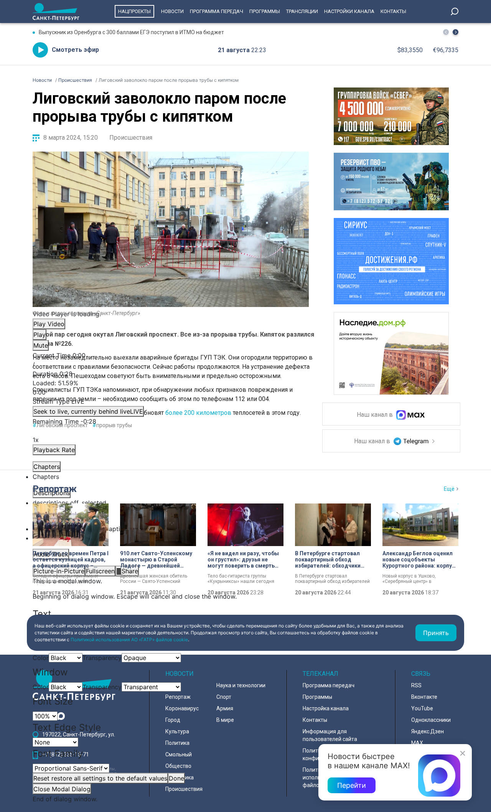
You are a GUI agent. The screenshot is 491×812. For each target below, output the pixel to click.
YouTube (422, 708)
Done (176, 778)
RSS (416, 685)
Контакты (393, 11)
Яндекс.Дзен (427, 731)
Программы (264, 11)
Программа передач (216, 11)
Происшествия (130, 137)
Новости (172, 11)
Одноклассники (431, 720)
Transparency (102, 658)
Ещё (449, 489)
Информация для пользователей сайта (330, 735)
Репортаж (55, 489)
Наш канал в (375, 415)
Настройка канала (326, 708)
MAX (417, 743)
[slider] (171, 387)
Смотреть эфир (75, 49)
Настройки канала (349, 11)
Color (41, 658)
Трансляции (302, 11)
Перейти (351, 785)
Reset (100, 778)
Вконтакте (424, 697)
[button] (455, 32)
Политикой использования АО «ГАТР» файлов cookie (129, 639)
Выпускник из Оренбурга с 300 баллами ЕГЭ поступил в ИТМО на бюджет (131, 32)
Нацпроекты (134, 11)
